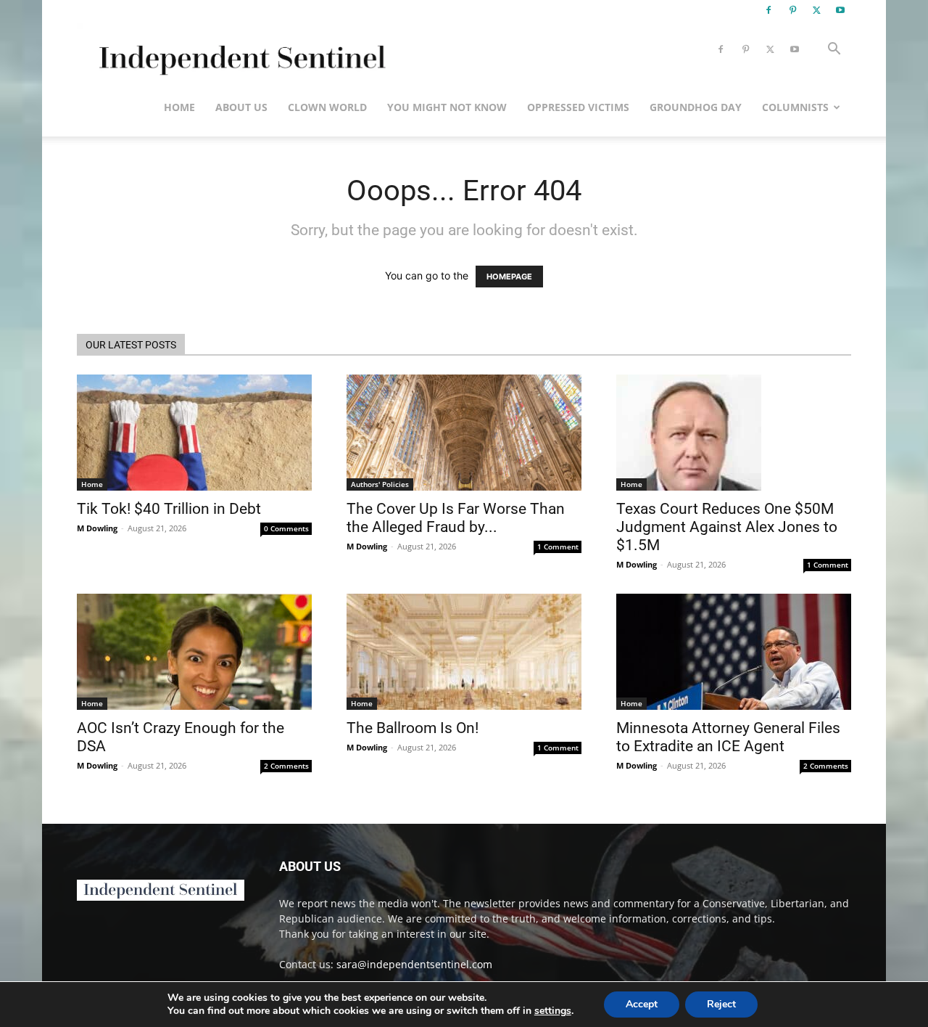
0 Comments (286, 528)
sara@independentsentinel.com (414, 964)
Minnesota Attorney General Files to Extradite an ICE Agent (728, 737)
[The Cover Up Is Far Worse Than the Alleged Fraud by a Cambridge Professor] (464, 433)
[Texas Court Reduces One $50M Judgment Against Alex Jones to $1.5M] (733, 433)
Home (179, 107)
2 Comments (286, 766)
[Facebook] (768, 10)
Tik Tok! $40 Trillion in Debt (169, 508)
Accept (642, 1004)
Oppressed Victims (578, 107)
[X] (816, 10)
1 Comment (558, 546)
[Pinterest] (792, 10)
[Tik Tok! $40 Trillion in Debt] (194, 433)
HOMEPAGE (509, 276)
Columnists (795, 107)
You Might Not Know (447, 107)
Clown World (327, 107)
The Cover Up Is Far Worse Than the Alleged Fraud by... (456, 518)
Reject (721, 1004)
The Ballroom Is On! (412, 728)
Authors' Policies (380, 484)
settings (552, 1011)
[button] (833, 50)
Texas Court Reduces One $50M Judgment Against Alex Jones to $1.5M (726, 527)
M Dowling (97, 528)
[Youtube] (840, 10)
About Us (241, 107)
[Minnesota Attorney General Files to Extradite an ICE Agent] (733, 652)
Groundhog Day (696, 107)
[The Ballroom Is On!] (464, 652)
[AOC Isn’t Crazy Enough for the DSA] (194, 652)
